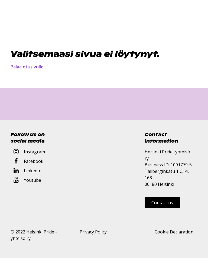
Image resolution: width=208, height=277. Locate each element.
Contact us (162, 203)
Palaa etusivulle (27, 67)
